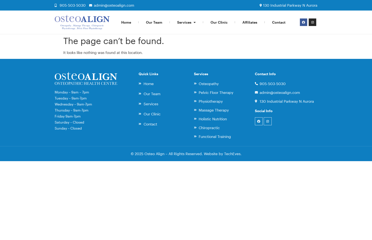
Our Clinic (219, 22)
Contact (278, 22)
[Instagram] (312, 22)
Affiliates (249, 22)
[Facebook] (303, 22)
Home (126, 22)
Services (184, 22)
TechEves (232, 153)
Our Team (154, 22)
